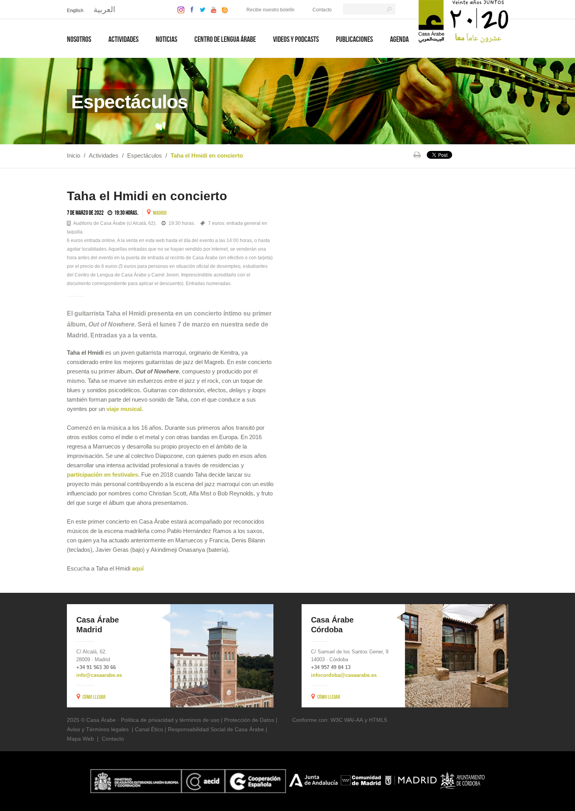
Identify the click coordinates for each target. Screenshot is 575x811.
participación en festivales (102, 474)
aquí (138, 568)
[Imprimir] (417, 155)
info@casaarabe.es (99, 675)
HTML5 (378, 720)
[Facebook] (190, 9)
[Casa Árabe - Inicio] (463, 21)
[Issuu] (223, 9)
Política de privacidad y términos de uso (170, 720)
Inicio (73, 155)
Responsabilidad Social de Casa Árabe (216, 729)
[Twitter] (200, 9)
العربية (104, 9)
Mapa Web (80, 739)
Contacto (322, 10)
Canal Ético (149, 729)
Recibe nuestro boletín (270, 10)
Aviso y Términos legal (95, 729)
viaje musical (124, 409)
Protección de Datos (249, 720)
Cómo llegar (94, 697)
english (75, 10)
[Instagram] (179, 9)
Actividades (104, 155)
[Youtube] (211, 9)
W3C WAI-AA (347, 720)
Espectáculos (144, 155)
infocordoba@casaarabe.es (344, 675)
